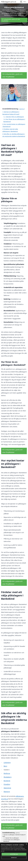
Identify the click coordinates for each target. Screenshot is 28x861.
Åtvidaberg (7, 777)
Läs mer (2, 851)
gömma (22, 109)
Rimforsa (7, 773)
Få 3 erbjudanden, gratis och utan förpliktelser (11, 20)
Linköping (7, 762)
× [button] (26, 844)
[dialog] (14, 852)
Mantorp (7, 791)
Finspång (7, 784)
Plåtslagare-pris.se (8, 2)
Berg (5, 766)
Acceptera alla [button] (14, 854)
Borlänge (7, 781)
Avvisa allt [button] (14, 857)
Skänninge (7, 788)
